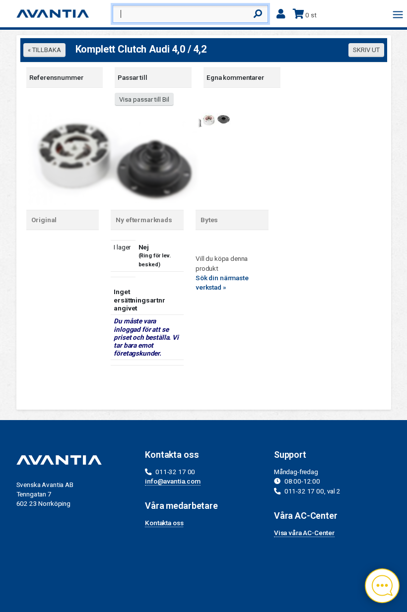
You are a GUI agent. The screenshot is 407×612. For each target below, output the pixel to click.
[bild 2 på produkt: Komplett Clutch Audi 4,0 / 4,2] (216, 118)
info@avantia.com (173, 481)
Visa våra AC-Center (304, 533)
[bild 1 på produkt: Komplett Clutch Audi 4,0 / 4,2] (113, 158)
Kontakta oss (164, 523)
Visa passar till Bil (144, 99)
